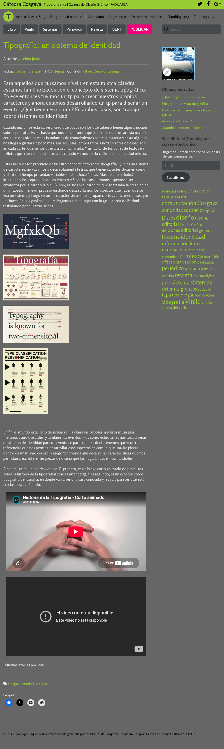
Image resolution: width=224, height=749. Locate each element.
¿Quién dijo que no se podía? (183, 97)
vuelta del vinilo (174, 307)
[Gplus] (217, 4)
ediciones (171, 230)
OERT (117, 29)
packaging (205, 262)
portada (192, 268)
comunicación (179, 202)
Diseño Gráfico (191, 224)
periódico (173, 268)
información (175, 243)
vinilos (207, 302)
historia (171, 237)
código (13, 683)
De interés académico (147, 16)
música (194, 255)
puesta (206, 268)
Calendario (96, 16)
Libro (11, 29)
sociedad (204, 289)
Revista (97, 29)
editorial (189, 230)
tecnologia (182, 295)
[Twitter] (200, 4)
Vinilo (29, 29)
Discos (168, 218)
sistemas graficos (179, 289)
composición (174, 196)
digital (209, 210)
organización (184, 262)
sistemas (201, 282)
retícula (168, 276)
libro (195, 243)
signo (166, 283)
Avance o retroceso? (177, 121)
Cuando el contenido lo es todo (185, 127)
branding (169, 191)
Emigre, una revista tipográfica (185, 103)
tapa (166, 295)
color (206, 191)
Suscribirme (176, 177)
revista (183, 275)
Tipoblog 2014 (204, 16)
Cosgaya (207, 202)
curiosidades (175, 210)
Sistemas (50, 29)
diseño (185, 217)
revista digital (204, 276)
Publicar (139, 29)
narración (211, 256)
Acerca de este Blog (31, 16)
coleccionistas (188, 191)
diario (195, 209)
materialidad (174, 249)
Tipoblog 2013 (178, 16)
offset (167, 262)
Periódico (74, 29)
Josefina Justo (29, 58)
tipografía (173, 301)
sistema (41, 683)
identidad (27, 683)
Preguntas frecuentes (66, 16)
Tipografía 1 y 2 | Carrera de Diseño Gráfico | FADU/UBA (86, 4)
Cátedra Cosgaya (22, 4)
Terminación (204, 295)
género (205, 230)
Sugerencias (117, 16)
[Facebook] (208, 4)
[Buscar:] (189, 29)
